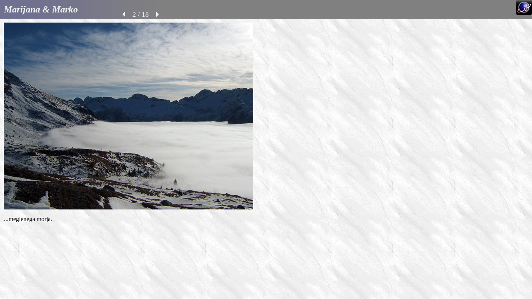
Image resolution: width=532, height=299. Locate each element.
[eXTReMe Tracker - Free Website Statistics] (524, 12)
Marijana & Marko (41, 9)
